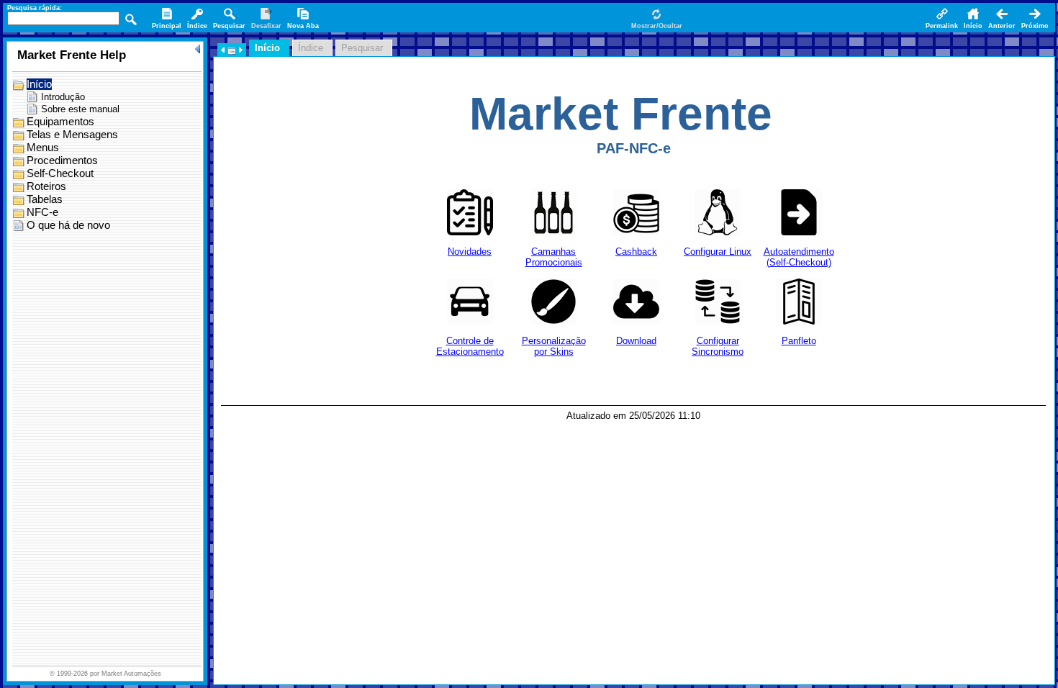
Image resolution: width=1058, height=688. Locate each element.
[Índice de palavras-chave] (197, 19)
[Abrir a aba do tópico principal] (167, 19)
